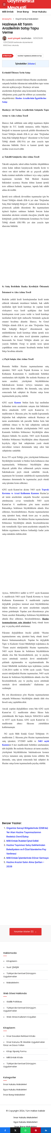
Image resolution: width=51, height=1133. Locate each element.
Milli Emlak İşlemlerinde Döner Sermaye (27, 857)
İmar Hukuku (39, 11)
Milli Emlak (8, 11)
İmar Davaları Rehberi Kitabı (21, 1036)
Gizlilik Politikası (14, 1001)
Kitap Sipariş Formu (16, 1051)
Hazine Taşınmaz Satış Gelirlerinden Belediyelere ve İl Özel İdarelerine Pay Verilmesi (26, 849)
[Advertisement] (25, 256)
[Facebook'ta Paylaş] (5, 1130)
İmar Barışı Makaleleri (14, 1094)
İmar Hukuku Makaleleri (15, 1084)
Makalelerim (13, 982)
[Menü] (4, 4)
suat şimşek (14, 38)
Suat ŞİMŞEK (13, 967)
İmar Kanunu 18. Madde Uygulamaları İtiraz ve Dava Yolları (24, 1044)
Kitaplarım (12, 961)
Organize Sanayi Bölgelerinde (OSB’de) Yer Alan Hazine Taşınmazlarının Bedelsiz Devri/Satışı (27, 832)
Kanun (17, 402)
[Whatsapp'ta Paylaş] (25, 1130)
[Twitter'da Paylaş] (15, 1130)
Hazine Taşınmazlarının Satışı (30, 56)
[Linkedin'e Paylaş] (46, 1130)
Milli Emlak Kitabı (15, 1057)
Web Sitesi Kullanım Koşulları (21, 1016)
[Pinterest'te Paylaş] (36, 1130)
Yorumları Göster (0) (24, 931)
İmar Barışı (23, 11)
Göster (31, 63)
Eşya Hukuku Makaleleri (15, 1089)
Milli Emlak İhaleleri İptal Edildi (22, 840)
